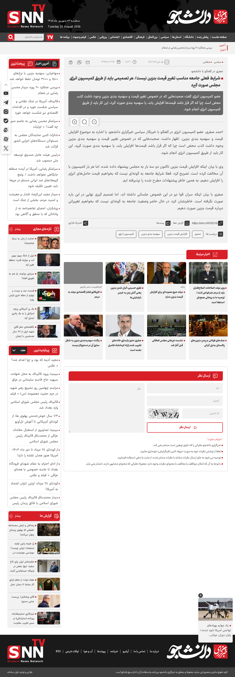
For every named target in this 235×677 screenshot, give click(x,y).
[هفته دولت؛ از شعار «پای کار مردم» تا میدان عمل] (48, 584)
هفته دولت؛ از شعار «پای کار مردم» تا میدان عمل (21, 582)
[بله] (6, 121)
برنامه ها (65, 37)
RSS (58, 651)
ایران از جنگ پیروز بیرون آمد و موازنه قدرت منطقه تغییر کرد (21, 260)
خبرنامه (114, 651)
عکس (93, 37)
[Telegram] (6, 102)
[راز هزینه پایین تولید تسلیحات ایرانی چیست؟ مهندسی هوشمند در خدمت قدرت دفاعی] (48, 548)
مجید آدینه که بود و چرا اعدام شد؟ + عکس (34, 363)
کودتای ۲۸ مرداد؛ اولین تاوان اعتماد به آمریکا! (34, 486)
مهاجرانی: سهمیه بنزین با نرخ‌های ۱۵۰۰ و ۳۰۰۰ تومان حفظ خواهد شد (34, 76)
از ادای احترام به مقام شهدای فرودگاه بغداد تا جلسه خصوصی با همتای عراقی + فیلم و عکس (33, 469)
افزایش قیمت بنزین (177, 234)
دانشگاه (189, 37)
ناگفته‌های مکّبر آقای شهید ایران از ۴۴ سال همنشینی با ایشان (23, 331)
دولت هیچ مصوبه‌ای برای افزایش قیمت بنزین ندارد (166, 294)
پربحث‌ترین (18, 64)
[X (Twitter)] (6, 148)
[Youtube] (6, 93)
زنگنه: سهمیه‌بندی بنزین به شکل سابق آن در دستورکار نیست (82, 343)
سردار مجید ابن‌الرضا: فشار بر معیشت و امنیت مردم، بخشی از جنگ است (33, 197)
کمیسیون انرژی (126, 234)
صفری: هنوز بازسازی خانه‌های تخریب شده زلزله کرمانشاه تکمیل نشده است (124, 345)
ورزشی (103, 37)
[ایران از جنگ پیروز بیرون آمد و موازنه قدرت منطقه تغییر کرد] (48, 260)
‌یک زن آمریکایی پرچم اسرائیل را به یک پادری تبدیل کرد (23, 313)
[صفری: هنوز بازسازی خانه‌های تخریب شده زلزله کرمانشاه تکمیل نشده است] (125, 325)
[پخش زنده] (50, 37)
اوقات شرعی (72, 651)
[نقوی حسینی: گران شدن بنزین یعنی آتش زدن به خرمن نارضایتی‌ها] (125, 273)
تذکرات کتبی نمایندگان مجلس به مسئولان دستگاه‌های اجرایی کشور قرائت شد (36, 141)
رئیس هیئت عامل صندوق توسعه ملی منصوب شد (36, 158)
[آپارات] (6, 139)
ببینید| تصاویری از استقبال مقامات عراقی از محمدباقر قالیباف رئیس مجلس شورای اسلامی (35, 436)
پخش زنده (202, 37)
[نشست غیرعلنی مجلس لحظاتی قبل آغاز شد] (166, 325)
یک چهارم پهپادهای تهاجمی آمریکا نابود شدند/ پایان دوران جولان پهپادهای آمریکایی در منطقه (215, 630)
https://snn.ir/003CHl (204, 223)
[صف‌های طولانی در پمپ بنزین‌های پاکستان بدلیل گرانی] (208, 325)
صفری (198, 234)
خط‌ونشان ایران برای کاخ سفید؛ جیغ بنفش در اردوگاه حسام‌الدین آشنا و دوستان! (21, 566)
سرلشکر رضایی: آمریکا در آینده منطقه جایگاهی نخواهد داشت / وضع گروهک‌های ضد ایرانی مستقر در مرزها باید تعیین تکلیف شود (33, 177)
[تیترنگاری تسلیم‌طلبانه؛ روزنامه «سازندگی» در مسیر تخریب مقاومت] (48, 618)
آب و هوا (88, 651)
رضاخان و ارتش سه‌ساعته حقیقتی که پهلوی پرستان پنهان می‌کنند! (21, 530)
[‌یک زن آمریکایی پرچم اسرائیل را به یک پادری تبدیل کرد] (48, 313)
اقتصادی (128, 37)
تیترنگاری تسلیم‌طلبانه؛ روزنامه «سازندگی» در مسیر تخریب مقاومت (23, 618)
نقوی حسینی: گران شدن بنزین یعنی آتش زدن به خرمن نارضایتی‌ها (126, 293)
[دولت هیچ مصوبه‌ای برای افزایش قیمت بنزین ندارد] (166, 273)
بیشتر (15, 229)
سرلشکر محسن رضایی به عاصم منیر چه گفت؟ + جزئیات (34, 124)
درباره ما (154, 651)
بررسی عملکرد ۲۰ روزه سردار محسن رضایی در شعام (187, 47)
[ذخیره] (79, 62)
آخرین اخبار (42, 64)
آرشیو (126, 651)
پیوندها (101, 651)
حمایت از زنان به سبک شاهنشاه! (23, 241)
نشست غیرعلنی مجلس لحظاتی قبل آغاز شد (167, 343)
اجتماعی (115, 37)
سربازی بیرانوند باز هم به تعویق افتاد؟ (21, 276)
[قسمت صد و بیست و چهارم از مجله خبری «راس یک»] (48, 295)
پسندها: (160, 223)
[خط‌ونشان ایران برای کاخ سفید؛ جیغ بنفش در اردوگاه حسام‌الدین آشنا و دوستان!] (48, 566)
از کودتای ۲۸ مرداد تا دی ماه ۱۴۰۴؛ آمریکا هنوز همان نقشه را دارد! (35, 453)
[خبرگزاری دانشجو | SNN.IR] (197, 16)
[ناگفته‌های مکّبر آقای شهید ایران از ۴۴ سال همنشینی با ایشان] (48, 331)
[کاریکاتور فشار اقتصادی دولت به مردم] (83, 273)
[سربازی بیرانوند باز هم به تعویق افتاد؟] (48, 278)
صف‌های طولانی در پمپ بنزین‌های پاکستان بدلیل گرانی (208, 343)
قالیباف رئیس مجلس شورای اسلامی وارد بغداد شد (34, 405)
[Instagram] (6, 112)
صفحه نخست (219, 37)
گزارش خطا (178, 223)
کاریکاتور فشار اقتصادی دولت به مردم (84, 294)
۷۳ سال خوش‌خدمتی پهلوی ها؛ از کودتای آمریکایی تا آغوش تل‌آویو (35, 419)
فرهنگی (140, 37)
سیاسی (165, 37)
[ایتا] (6, 130)
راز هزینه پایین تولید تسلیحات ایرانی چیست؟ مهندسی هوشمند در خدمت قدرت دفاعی (22, 548)
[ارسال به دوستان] (87, 62)
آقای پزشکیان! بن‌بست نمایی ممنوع (22, 599)
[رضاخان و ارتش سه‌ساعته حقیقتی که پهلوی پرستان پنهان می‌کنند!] (48, 529)
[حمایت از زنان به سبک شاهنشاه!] (48, 243)
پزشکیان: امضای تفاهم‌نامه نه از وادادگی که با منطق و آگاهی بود (36, 211)
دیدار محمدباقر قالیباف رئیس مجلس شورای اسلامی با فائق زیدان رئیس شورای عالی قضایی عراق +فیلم (34, 503)
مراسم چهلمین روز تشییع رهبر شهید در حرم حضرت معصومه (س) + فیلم (34, 391)
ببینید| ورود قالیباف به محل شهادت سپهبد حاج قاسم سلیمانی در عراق (34, 377)
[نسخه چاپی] (70, 62)
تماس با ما (139, 651)
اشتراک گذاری (75, 223)
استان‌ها (176, 37)
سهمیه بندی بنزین (150, 234)
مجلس (206, 62)
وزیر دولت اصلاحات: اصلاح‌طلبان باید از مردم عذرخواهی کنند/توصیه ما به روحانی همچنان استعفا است (209, 295)
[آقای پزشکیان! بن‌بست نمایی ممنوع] (48, 601)
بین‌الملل (152, 37)
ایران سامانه (12, 672)
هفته (22, 350)
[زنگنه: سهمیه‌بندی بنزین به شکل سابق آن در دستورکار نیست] (83, 325)
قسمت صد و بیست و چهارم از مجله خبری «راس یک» (21, 295)
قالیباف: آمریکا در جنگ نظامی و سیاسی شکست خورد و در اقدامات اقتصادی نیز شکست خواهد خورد (35, 107)
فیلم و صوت (79, 37)
